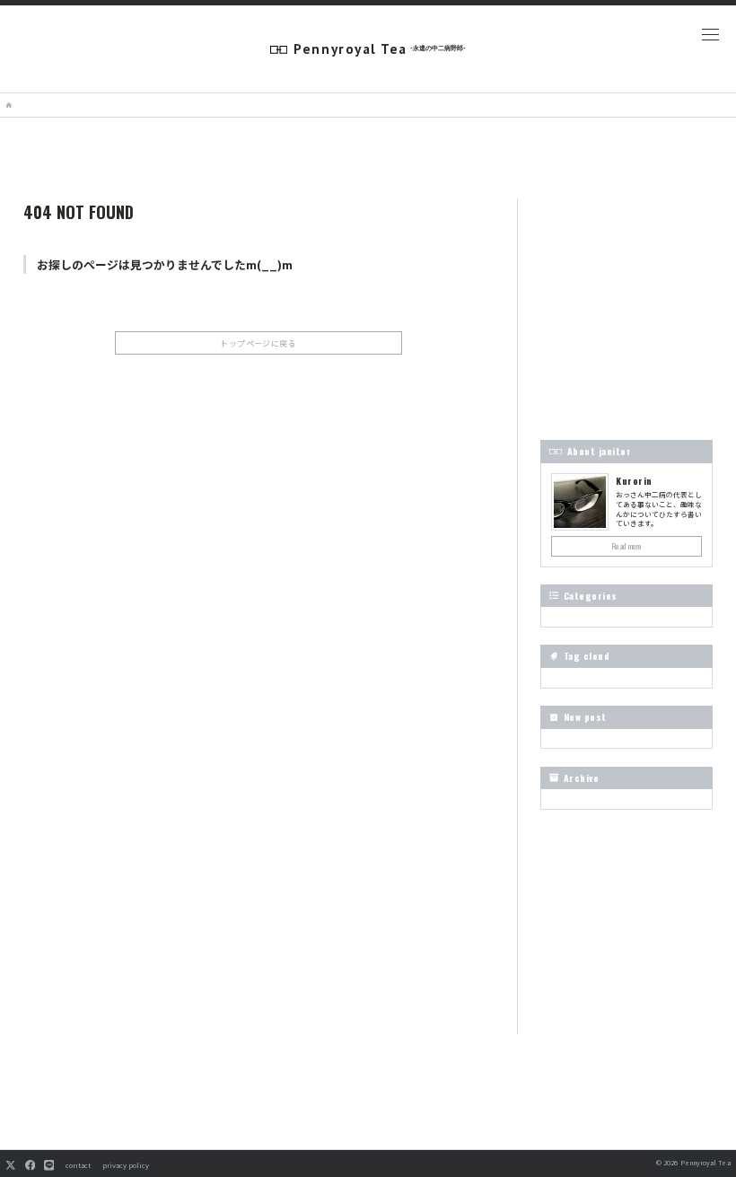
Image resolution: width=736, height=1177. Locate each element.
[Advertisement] (258, 512)
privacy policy (125, 1165)
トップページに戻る (258, 343)
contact (78, 1165)
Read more (627, 546)
